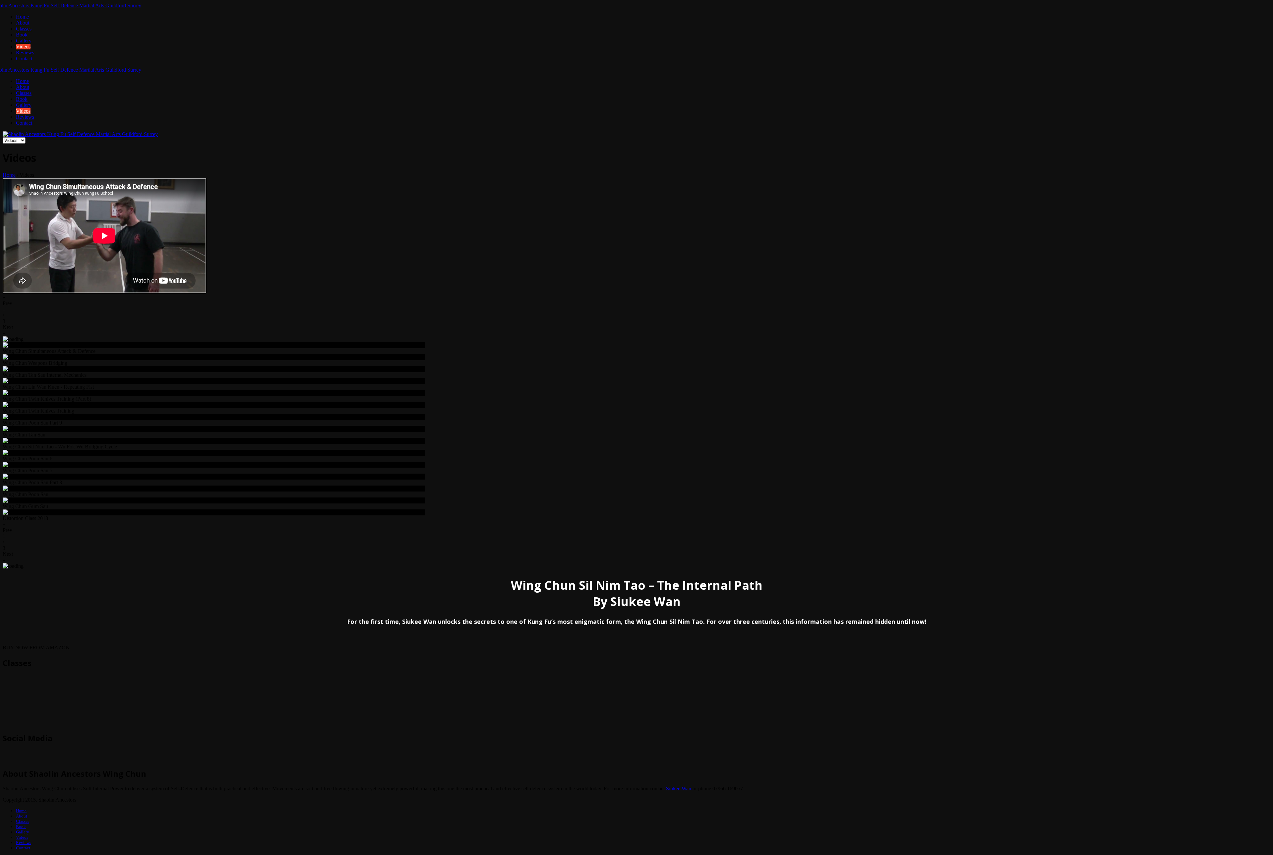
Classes (23, 29)
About (22, 23)
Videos (23, 46)
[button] (636, 300)
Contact (24, 58)
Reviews (25, 52)
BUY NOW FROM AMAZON (36, 647)
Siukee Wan (678, 788)
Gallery (23, 40)
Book (22, 34)
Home (22, 17)
